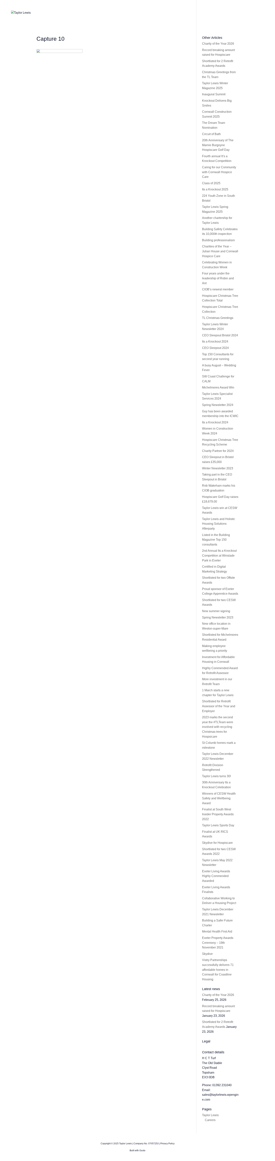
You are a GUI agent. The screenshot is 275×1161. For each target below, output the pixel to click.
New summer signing (216, 611)
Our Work (189, 12)
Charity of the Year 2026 (218, 43)
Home (126, 12)
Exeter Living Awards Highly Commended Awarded (216, 876)
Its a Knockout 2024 (215, 341)
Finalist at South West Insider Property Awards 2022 (218, 814)
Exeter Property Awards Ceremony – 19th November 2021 (217, 942)
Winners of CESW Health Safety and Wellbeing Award (219, 798)
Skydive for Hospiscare (217, 842)
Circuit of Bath (211, 134)
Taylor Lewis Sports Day (218, 825)
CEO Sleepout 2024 (215, 347)
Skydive (207, 953)
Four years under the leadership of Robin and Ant (218, 278)
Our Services (166, 12)
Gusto (142, 1150)
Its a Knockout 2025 (215, 189)
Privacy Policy (167, 1143)
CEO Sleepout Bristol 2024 (220, 335)
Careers (210, 1120)
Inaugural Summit (213, 94)
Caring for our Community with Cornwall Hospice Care (219, 172)
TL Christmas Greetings (217, 317)
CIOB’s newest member (217, 289)
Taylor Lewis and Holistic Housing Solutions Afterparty (218, 523)
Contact (240, 12)
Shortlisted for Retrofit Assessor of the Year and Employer (218, 706)
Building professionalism (218, 240)
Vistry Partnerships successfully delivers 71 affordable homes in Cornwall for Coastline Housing (218, 969)
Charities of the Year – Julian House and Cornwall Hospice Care (220, 251)
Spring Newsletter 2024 (217, 405)
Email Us (259, 12)
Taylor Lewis (210, 1115)
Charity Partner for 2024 (218, 450)
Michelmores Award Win (218, 387)
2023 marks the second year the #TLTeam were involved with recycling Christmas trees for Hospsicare (217, 727)
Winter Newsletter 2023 (217, 468)
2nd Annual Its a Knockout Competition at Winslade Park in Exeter (219, 555)
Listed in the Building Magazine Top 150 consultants (216, 539)
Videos (207, 12)
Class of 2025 (211, 183)
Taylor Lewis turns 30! (216, 776)
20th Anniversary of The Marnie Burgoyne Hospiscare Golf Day (217, 145)
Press (223, 12)
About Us (144, 12)
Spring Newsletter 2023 (217, 617)
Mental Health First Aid (217, 931)
